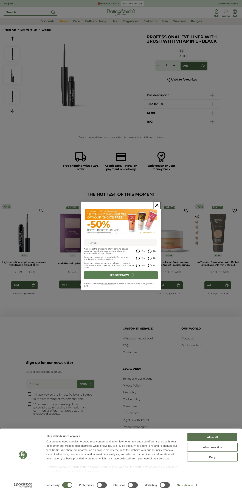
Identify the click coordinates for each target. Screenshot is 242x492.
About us (187, 338)
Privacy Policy (107, 283)
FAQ (125, 345)
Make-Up (10, 29)
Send (83, 384)
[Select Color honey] (197, 238)
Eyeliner (46, 29)
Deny (212, 457)
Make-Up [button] (150, 21)
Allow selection (212, 447)
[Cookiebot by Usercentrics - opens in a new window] (22, 485)
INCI (150, 121)
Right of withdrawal (136, 420)
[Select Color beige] (197, 232)
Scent (151, 113)
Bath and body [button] (95, 21)
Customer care (227, 3)
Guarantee (130, 406)
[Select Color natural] (197, 227)
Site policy (129, 392)
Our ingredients (192, 345)
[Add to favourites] (41, 210)
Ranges (196, 21)
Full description (158, 95)
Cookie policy (131, 399)
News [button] (64, 21)
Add (185, 65)
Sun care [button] (179, 21)
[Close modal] (156, 205)
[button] (12, 39)
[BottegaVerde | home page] (121, 12)
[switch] (102, 485)
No (154, 251)
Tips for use (155, 104)
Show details (184, 485)
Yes (143, 251)
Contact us (130, 352)
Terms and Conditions (137, 378)
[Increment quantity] (174, 65)
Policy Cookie (84, 471)
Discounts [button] (47, 21)
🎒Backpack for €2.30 (109, 3)
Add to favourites (184, 79)
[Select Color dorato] (197, 216)
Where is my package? (138, 338)
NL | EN (8, 3)
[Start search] (53, 12)
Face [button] (76, 21)
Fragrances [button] (130, 21)
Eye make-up (28, 29)
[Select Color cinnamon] (197, 222)
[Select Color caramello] (197, 243)
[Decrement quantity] (158, 65)
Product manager (135, 427)
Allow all (212, 437)
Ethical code (131, 413)
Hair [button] (114, 21)
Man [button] (165, 21)
